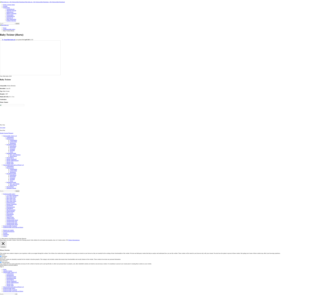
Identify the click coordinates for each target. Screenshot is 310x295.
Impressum (6, 234)
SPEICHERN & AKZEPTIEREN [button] (9, 265)
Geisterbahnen (13, 140)
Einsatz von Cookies (8, 230)
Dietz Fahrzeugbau (11, 19)
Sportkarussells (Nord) (12, 220)
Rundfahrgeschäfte (11, 153)
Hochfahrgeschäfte (11, 144)
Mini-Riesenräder (10, 210)
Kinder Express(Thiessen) (6, 133)
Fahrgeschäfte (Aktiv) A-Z (10, 136)
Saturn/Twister (10, 217)
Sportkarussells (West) (12, 224)
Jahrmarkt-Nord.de (11, 10)
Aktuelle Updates (7, 271)
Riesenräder (13, 147)
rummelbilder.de (10, 16)
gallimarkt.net (9, 12)
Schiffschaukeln (10, 218)
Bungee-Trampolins (11, 204)
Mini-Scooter (9, 212)
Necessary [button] (2, 254)
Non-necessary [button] (4, 260)
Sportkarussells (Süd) (11, 223)
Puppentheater (10, 214)
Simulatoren (13, 143)
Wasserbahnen (10, 157)
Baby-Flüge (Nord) (11, 197)
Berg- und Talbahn (14, 184)
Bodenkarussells (10, 202)
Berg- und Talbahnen (15, 154)
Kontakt (5, 6)
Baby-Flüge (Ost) (10, 198)
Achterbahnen (10, 137)
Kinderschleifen (10, 211)
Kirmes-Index (9, 15)
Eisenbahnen (9, 205)
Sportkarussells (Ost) (11, 221)
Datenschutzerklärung (8, 231)
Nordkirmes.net (10, 9)
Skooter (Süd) (10, 163)
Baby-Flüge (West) (11, 201)
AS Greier (2, 127)
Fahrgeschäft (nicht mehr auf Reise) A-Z (13, 165)
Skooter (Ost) (9, 162)
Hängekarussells (10, 207)
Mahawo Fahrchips (11, 13)
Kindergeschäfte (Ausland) (10, 226)
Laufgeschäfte (13, 141)
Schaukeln (12, 149)
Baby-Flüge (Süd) (11, 199)
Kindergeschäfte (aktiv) (9, 194)
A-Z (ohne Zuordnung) (12, 195)
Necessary (4, 256)
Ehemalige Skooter (11, 188)
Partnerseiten (6, 7)
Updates (5, 236)
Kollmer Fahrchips (11, 20)
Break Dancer (13, 156)
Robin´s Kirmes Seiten (9, 4)
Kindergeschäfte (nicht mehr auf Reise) (13, 227)
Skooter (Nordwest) (11, 159)
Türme (11, 152)
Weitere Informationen (74, 240)
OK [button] (67, 240)
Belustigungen (10, 138)
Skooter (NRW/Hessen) (12, 160)
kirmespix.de (9, 17)
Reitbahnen (9, 215)
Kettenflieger (13, 146)
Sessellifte (12, 150)
